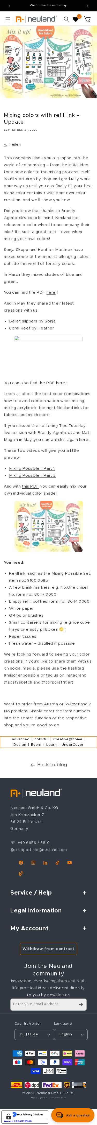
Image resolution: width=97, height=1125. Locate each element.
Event (36, 745)
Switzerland (76, 704)
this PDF (30, 486)
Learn (51, 745)
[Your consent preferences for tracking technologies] (8, 1116)
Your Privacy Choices (30, 1114)
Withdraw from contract (48, 949)
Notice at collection (18, 1120)
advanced (21, 739)
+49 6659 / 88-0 (34, 843)
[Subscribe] (80, 1005)
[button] (7, 19)
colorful (41, 739)
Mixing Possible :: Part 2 (32, 475)
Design (19, 745)
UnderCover (73, 745)
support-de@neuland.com (41, 850)
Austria (51, 704)
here (51, 292)
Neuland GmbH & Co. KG (55, 1093)
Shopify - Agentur (38, 1098)
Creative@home (68, 739)
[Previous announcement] (9, 5)
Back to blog (52, 765)
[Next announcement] (87, 5)
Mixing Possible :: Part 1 (32, 468)
